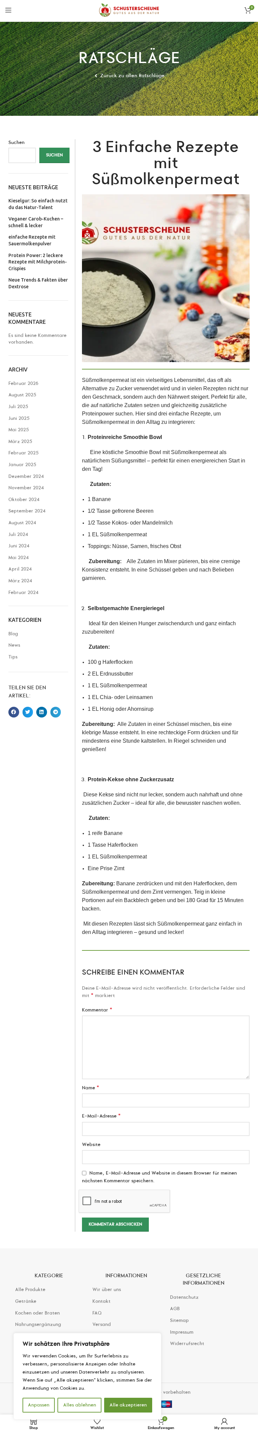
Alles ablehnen (79, 1404)
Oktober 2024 (24, 499)
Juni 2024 (19, 545)
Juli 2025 (18, 406)
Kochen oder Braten (37, 1313)
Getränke (25, 1301)
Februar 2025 (23, 452)
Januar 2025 (22, 464)
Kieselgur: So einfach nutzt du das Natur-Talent (38, 204)
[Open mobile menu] (8, 10)
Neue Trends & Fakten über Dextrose (38, 283)
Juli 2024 (18, 534)
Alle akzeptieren (128, 1404)
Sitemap (179, 1320)
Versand (101, 1324)
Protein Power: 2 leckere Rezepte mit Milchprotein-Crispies (37, 262)
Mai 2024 (18, 557)
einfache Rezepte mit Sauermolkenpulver (31, 240)
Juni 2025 (19, 418)
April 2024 (20, 569)
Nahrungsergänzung (38, 1324)
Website (91, 1144)
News (14, 645)
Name (90, 1088)
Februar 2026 (23, 383)
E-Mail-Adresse (101, 1116)
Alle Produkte (30, 1289)
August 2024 (22, 522)
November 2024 (26, 487)
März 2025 (20, 441)
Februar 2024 (23, 592)
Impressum (182, 1332)
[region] (87, 1376)
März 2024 (20, 580)
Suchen (16, 142)
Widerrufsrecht (187, 1343)
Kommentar (97, 1010)
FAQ (97, 1313)
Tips (12, 656)
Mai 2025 (18, 429)
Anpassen (38, 1404)
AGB (175, 1308)
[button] (13, 712)
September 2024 (27, 510)
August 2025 (22, 394)
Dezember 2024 (26, 476)
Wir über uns (106, 1289)
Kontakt (101, 1301)
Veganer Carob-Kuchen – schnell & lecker (35, 222)
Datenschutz (184, 1297)
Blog (13, 633)
